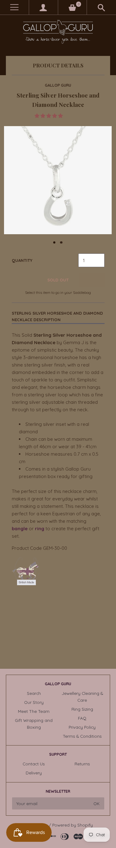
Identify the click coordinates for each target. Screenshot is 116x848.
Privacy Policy (82, 727)
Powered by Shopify (72, 824)
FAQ (82, 718)
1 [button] (54, 242)
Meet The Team (33, 711)
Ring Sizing (82, 709)
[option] (58, 180)
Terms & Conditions (82, 736)
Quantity (22, 260)
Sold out (58, 279)
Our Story (34, 702)
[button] (49, 116)
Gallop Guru (58, 85)
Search (34, 693)
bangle (20, 528)
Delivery (34, 772)
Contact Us (34, 763)
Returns (82, 763)
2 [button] (61, 242)
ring (39, 528)
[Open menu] (14, 7)
